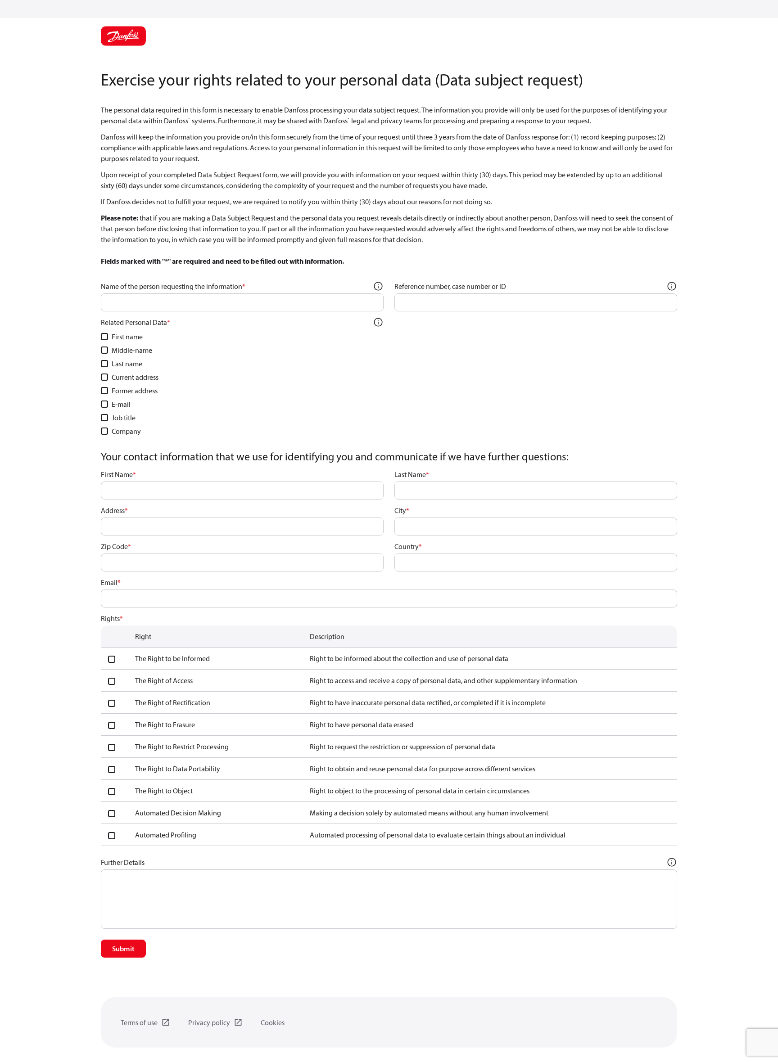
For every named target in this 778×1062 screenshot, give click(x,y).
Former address (135, 390)
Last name (127, 363)
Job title (124, 417)
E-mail (121, 404)
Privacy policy (209, 1022)
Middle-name (132, 350)
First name (127, 336)
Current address (135, 377)
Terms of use (139, 1022)
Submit (123, 948)
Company (126, 431)
